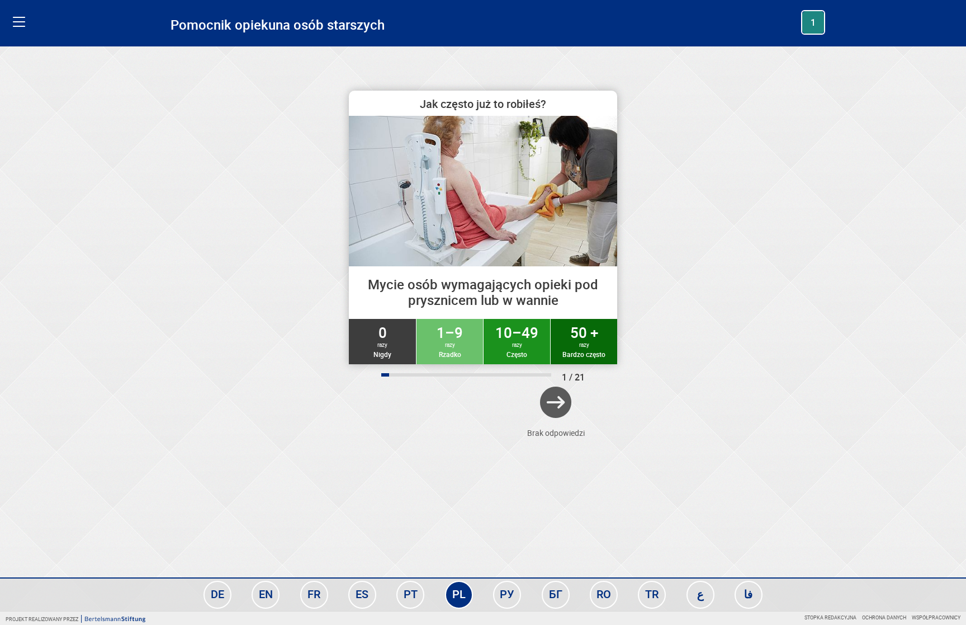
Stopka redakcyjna (830, 617)
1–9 (450, 341)
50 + (583, 341)
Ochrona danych (884, 617)
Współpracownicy (936, 617)
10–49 (516, 341)
